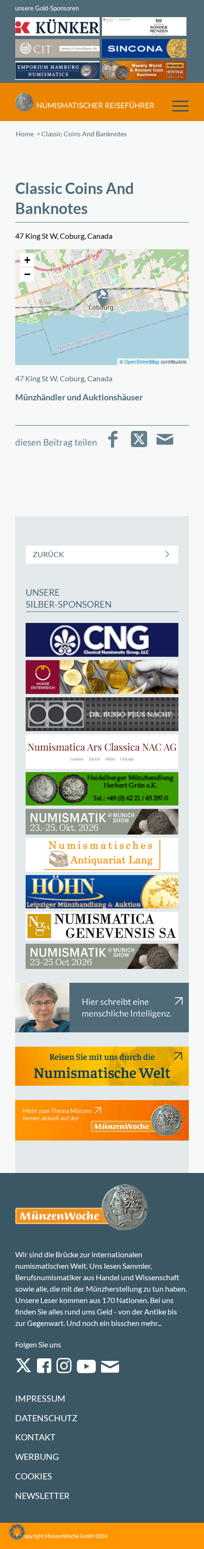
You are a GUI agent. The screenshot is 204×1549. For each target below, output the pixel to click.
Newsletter (42, 1496)
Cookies (33, 1476)
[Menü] (176, 105)
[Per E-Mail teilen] (165, 446)
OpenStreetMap (141, 361)
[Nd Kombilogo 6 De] (84, 102)
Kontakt (35, 1437)
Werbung (37, 1457)
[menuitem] (176, 105)
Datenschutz (46, 1418)
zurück (48, 554)
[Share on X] (138, 446)
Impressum (40, 1399)
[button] (102, 297)
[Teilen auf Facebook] (112, 446)
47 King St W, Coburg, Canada (63, 378)
